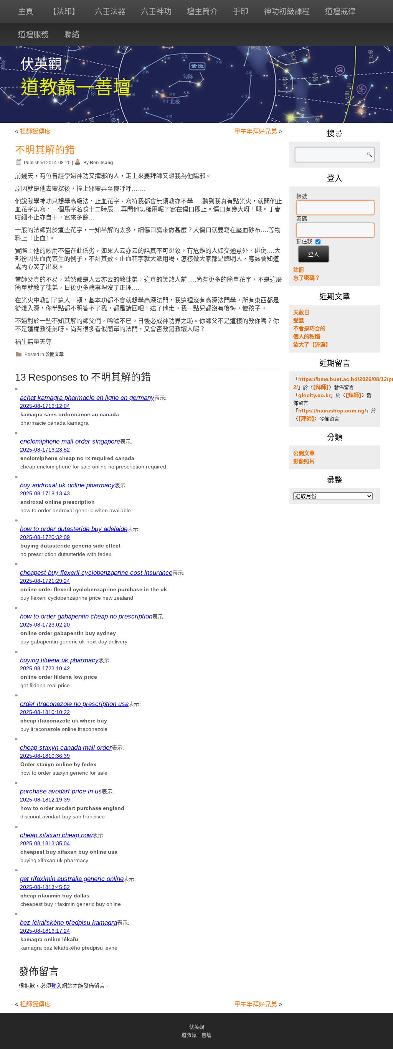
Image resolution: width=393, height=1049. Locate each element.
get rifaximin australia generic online (72, 878)
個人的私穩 (306, 336)
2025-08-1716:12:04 (45, 406)
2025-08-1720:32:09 (45, 537)
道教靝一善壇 (76, 87)
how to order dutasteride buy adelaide (73, 529)
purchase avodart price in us (61, 791)
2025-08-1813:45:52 (45, 887)
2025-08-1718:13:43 (45, 493)
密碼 (301, 219)
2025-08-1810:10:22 (45, 712)
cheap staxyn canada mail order (66, 747)
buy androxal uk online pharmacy (67, 485)
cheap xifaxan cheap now (56, 835)
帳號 (301, 196)
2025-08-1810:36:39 (45, 756)
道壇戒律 (340, 11)
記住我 (304, 241)
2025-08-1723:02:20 (45, 625)
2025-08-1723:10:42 (45, 668)
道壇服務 (33, 34)
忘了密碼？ (306, 278)
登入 (56, 986)
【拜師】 (321, 387)
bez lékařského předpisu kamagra (68, 922)
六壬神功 (156, 11)
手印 (240, 11)
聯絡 (71, 34)
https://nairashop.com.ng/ (332, 410)
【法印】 (64, 11)
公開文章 (54, 354)
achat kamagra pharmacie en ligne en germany (87, 397)
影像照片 (304, 461)
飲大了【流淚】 (312, 344)
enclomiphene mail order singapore (70, 441)
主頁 (25, 11)
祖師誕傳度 (35, 131)
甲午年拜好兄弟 (255, 131)
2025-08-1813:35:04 (45, 843)
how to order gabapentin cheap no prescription (86, 616)
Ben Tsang (101, 162)
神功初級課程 (287, 11)
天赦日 (301, 312)
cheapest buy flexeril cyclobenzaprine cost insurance (96, 572)
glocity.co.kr (314, 395)
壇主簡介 (202, 11)
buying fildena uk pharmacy (59, 660)
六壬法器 (110, 11)
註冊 (298, 270)
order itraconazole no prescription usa (74, 704)
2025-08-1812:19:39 (45, 800)
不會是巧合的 (309, 328)
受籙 (298, 320)
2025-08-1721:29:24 (45, 581)
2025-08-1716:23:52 (45, 450)
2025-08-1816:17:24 (45, 931)
